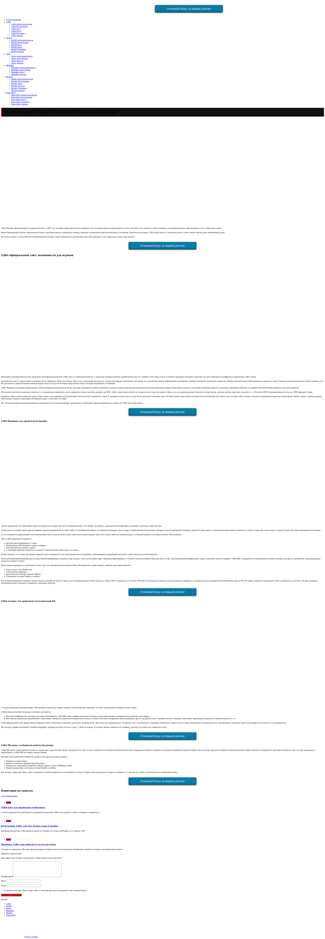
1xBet (8, 22)
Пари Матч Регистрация (21, 97)
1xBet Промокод (18, 33)
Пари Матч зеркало (19, 104)
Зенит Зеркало (17, 63)
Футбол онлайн (31, 937)
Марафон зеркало (18, 74)
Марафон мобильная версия (23, 68)
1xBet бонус (16, 31)
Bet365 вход (16, 45)
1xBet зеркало (17, 36)
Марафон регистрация (20, 70)
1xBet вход (15, 29)
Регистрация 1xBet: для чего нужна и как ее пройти (29, 826)
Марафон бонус (18, 72)
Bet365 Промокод (18, 49)
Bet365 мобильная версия (22, 40)
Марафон (10, 65)
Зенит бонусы (17, 61)
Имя (3, 881)
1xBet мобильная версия (21, 24)
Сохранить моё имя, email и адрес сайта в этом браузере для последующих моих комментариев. (45, 890)
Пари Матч (11, 93)
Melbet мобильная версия (22, 79)
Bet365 (9, 38)
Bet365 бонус (17, 47)
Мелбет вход (16, 84)
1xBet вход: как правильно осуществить (23, 807)
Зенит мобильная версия (21, 56)
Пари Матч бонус (18, 100)
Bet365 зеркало (17, 52)
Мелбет (9, 77)
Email (4, 886)
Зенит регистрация (19, 58)
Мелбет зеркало (18, 90)
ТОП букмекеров (13, 20)
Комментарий (7, 876)
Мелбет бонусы (18, 86)
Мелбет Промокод (19, 88)
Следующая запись (9, 796)
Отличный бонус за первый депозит (189, 8)
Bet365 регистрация (19, 42)
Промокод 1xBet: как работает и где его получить (28, 844)
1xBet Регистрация (19, 26)
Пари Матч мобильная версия (24, 95)
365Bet (9, 906)
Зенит (8, 54)
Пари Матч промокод (20, 102)
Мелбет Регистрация (20, 81)
